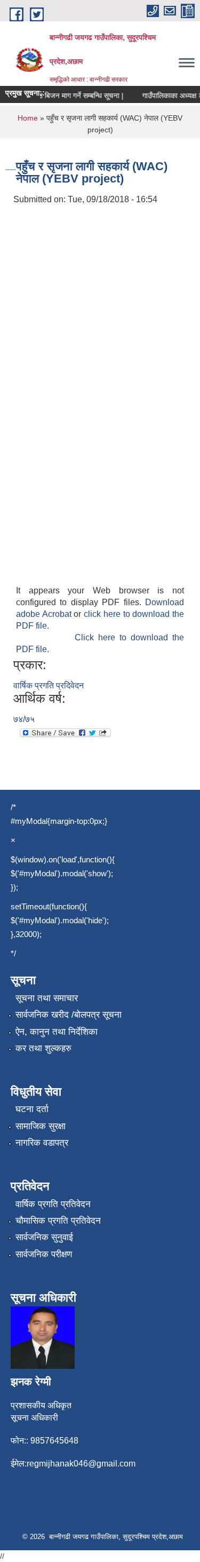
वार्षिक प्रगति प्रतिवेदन (53, 1204)
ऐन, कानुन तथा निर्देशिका (56, 1032)
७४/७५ (24, 719)
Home (28, 118)
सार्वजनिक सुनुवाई (44, 1237)
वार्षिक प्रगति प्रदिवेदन (48, 685)
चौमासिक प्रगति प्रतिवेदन (58, 1221)
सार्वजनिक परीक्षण (43, 1254)
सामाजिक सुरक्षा (40, 1126)
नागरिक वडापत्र (41, 1143)
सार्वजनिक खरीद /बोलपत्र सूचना (68, 1015)
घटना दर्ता (32, 1109)
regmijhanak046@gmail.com (81, 1463)
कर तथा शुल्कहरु (43, 1048)
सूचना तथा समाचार (46, 998)
